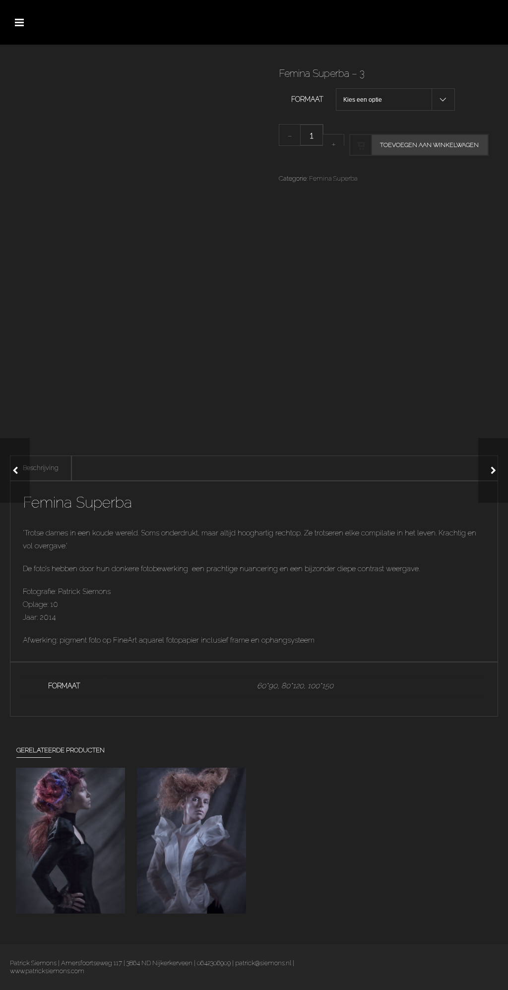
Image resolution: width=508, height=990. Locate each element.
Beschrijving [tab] (41, 467)
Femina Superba (333, 178)
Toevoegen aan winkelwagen (429, 144)
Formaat (307, 99)
